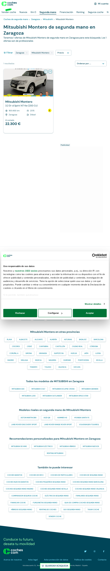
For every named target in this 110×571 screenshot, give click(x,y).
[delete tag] (27, 53)
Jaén (86, 353)
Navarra (52, 360)
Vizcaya (76, 367)
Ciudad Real (77, 346)
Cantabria (43, 346)
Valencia (62, 367)
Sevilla (99, 360)
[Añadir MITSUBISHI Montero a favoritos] (45, 71)
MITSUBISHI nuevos (91, 446)
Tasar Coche (93, 509)
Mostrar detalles (93, 304)
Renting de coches (47, 509)
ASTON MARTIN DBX (28, 417)
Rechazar (20, 313)
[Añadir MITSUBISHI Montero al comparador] (50, 71)
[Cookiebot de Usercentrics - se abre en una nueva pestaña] (94, 256)
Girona (28, 353)
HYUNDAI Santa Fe (81, 417)
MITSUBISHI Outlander (52, 396)
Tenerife (33, 367)
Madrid (10, 360)
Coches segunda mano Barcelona (88, 482)
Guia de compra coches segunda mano (82, 502)
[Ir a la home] (9, 3)
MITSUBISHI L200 (29, 396)
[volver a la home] (13, 551)
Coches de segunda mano (91, 475)
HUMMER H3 (62, 417)
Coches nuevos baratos (17, 482)
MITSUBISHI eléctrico (43, 446)
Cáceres (16, 346)
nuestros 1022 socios (26, 271)
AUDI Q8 (47, 417)
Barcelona (98, 339)
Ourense (67, 360)
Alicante (39, 339)
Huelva (74, 353)
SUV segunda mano (71, 509)
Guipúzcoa (59, 353)
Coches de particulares (61, 475)
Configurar (53, 313)
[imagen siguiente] (51, 82)
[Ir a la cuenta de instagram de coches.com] (94, 551)
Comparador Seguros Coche (24, 496)
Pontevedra (83, 360)
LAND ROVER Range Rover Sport (58, 424)
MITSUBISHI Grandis (90, 389)
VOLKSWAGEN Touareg (89, 424)
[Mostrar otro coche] (28, 94)
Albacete (23, 339)
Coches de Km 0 (36, 475)
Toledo (48, 367)
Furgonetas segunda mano (45, 502)
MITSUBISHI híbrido (68, 446)
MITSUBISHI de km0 (19, 446)
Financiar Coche (18, 502)
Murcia (38, 360)
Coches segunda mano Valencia (89, 489)
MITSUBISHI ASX (18, 389)
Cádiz (29, 346)
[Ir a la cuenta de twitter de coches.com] (85, 551)
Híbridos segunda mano (21, 509)
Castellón (60, 346)
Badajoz (83, 339)
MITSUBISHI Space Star (78, 396)
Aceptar (90, 313)
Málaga (24, 360)
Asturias (68, 339)
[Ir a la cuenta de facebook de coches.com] (104, 551)
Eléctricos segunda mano (57, 496)
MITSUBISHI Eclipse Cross (63, 389)
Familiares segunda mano (87, 496)
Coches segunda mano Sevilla (54, 489)
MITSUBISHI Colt (38, 389)
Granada (43, 353)
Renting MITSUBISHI (55, 453)
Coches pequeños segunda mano (51, 482)
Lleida (98, 353)
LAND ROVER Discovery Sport (24, 424)
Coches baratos (14, 475)
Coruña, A (13, 353)
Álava (9, 339)
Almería (53, 339)
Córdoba (94, 346)
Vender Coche (55, 516)
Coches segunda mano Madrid (19, 489)
